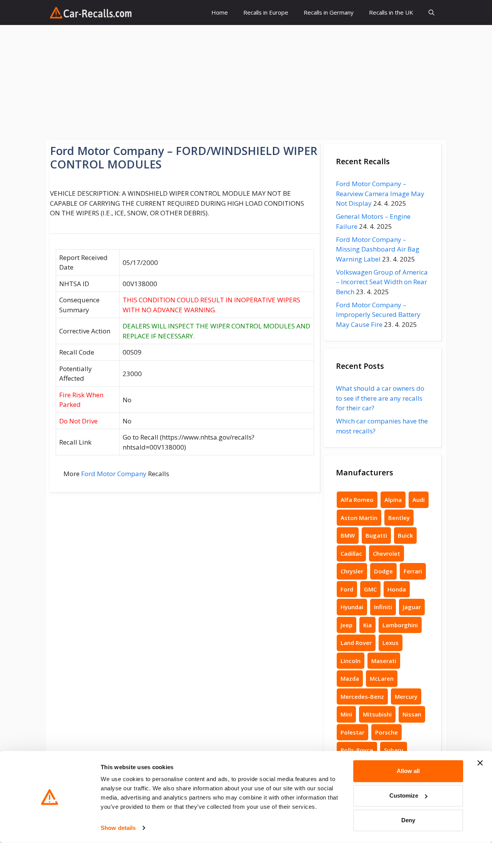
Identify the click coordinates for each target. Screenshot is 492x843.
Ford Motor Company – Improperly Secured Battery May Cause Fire (378, 314)
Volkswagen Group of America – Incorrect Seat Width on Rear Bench (382, 282)
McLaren (382, 678)
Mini (346, 714)
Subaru (393, 750)
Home (219, 12)
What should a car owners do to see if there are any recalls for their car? (380, 398)
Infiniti (383, 607)
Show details (118, 828)
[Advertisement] (246, 83)
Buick (405, 535)
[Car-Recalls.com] (90, 12)
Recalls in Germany (329, 12)
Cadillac (351, 553)
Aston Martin (359, 517)
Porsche (386, 732)
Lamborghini (400, 625)
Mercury (406, 696)
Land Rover (356, 642)
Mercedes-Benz (362, 696)
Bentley (399, 517)
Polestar (352, 732)
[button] (431, 12)
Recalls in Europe (265, 12)
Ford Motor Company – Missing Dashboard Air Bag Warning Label (377, 249)
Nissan (411, 714)
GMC (370, 589)
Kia (367, 625)
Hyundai (352, 607)
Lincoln (351, 661)
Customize (403, 795)
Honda (396, 589)
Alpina (393, 499)
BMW (348, 535)
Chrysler (352, 571)
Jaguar (412, 607)
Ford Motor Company (113, 473)
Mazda (350, 678)
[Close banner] (480, 763)
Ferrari (413, 571)
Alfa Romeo (357, 499)
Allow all (408, 771)
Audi (418, 499)
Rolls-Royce (357, 750)
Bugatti (376, 535)
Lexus (390, 642)
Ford (347, 589)
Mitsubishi (377, 714)
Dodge (383, 571)
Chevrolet (386, 553)
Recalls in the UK (391, 12)
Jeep (346, 625)
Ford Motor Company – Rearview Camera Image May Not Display (380, 193)
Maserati (383, 661)
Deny (408, 820)
